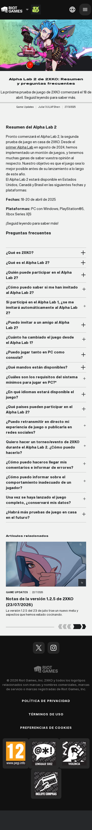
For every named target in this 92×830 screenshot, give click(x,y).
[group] (46, 581)
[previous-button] (64, 627)
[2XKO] (36, 9)
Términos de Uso (46, 714)
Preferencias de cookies (46, 728)
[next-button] (79, 627)
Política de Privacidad (46, 701)
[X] (39, 648)
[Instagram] (53, 648)
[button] (25, 107)
